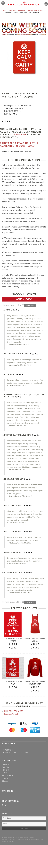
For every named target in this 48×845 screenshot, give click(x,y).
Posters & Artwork (35, 10)
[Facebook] (2, 805)
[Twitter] (6, 805)
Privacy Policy (12, 839)
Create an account (20, 753)
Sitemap (5, 781)
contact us (18, 135)
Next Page (30, 305)
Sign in (5, 753)
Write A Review (24, 299)
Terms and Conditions (23, 839)
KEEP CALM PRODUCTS (16, 10)
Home (4, 10)
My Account (7, 750)
